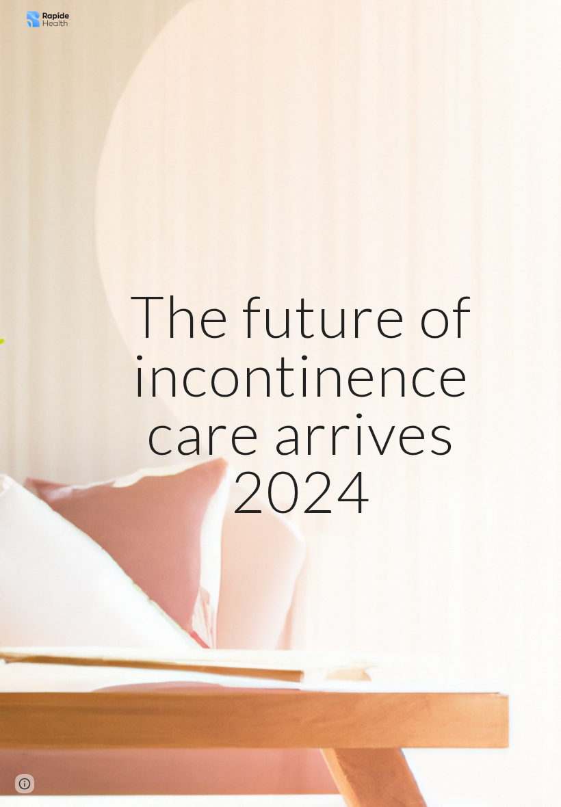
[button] (24, 783)
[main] (301, 403)
